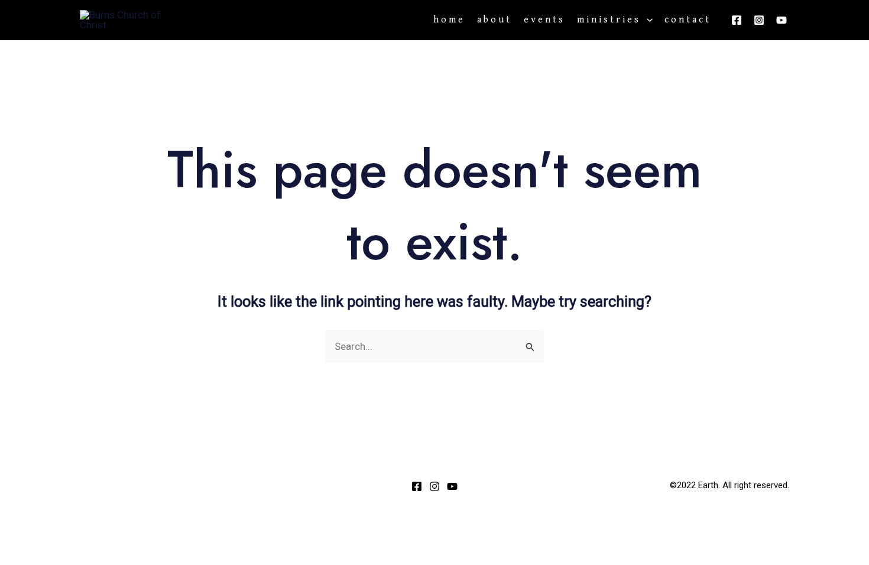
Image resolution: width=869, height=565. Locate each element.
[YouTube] (781, 20)
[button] (647, 20)
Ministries (609, 20)
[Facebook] (736, 20)
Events (544, 20)
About (494, 20)
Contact (687, 20)
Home (449, 20)
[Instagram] (759, 20)
